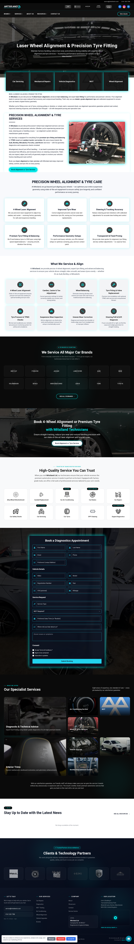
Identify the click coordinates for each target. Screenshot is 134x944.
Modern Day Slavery (79, 939)
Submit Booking (67, 661)
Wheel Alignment (41, 915)
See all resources (122, 814)
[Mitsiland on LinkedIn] (128, 6)
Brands (7, 14)
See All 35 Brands (67, 396)
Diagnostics (39, 904)
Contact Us (55, 14)
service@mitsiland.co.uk (111, 1)
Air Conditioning (41, 911)
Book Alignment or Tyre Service (23, 170)
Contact (71, 907)
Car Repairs (39, 900)
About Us (30, 14)
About (70, 900)
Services (18, 14)
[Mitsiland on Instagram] (124, 6)
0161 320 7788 (126, 1)
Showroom (72, 904)
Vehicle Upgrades (41, 918)
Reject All (61, 939)
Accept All (71, 939)
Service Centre (73, 911)
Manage (51, 939)
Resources (41, 14)
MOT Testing (40, 907)
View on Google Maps (108, 927)
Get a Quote (124, 14)
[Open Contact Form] (129, 939)
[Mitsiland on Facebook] (119, 6)
